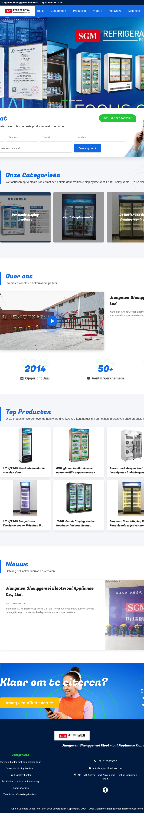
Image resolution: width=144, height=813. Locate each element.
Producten (79, 10)
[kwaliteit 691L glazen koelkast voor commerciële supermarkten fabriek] (78, 445)
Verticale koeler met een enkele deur (20, 761)
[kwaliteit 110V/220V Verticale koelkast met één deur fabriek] (25, 445)
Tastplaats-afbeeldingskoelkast (20, 794)
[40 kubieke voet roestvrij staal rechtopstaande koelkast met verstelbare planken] (52, 321)
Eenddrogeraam (20, 787)
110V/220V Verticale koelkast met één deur (24, 470)
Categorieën (58, 10)
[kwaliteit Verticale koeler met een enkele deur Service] (72, 79)
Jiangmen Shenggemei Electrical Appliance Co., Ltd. (50, 591)
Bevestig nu (85, 148)
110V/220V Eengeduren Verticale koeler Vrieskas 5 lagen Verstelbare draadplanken (22, 523)
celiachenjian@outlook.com (107, 767)
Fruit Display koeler (25, 217)
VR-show (115, 10)
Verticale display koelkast (20, 768)
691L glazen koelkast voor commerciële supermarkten (75, 470)
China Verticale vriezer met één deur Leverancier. (39, 808)
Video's (97, 10)
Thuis (40, 10)
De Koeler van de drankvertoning (78, 217)
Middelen (134, 10)
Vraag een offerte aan (27, 702)
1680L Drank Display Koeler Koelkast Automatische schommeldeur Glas (75, 523)
